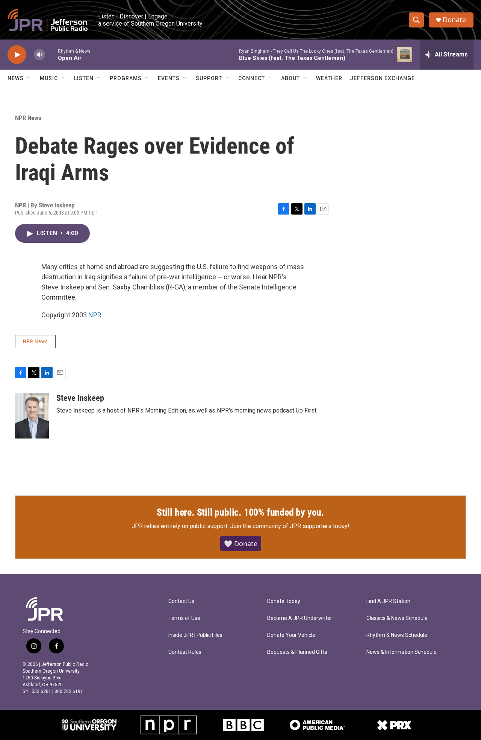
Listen (84, 78)
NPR (94, 315)
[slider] (51, 54)
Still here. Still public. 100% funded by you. (240, 512)
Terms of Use (184, 618)
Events (169, 78)
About (290, 78)
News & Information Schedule (401, 652)
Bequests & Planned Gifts (297, 652)
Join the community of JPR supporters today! (289, 526)
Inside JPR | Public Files (195, 635)
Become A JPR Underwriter (299, 618)
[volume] (39, 54)
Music (49, 78)
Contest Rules (184, 652)
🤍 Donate (240, 543)
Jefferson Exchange (382, 78)
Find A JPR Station (388, 601)
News (16, 78)
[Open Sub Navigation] (29, 78)
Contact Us (181, 601)
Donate (454, 20)
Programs (126, 78)
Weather (329, 78)
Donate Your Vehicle (291, 635)
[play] (17, 54)
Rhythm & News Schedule (396, 635)
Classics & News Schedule (397, 618)
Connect (251, 78)
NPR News (28, 118)
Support (209, 78)
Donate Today (283, 601)
